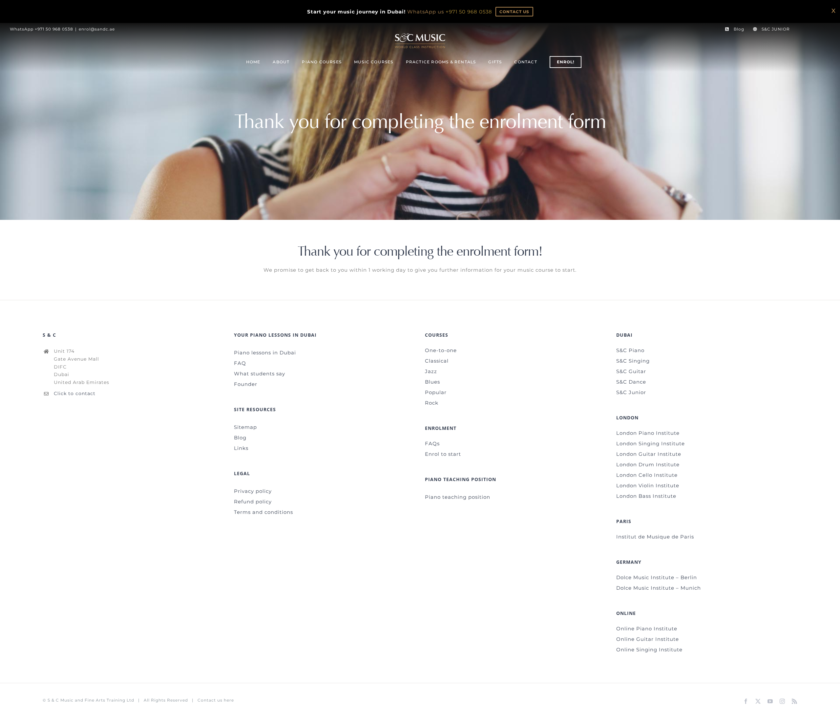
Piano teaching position (457, 497)
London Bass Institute (646, 496)
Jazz (431, 371)
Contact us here (216, 700)
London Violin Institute (647, 485)
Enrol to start (443, 454)
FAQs (432, 443)
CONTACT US (514, 11)
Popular (436, 392)
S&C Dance (631, 382)
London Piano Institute (648, 433)
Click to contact (74, 393)
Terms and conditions (263, 512)
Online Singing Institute (649, 649)
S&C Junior (631, 392)
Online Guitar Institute (647, 639)
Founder (245, 384)
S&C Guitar (631, 371)
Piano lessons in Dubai (265, 352)
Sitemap (245, 427)
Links (241, 448)
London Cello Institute (647, 475)
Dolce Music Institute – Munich (658, 588)
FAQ (240, 363)
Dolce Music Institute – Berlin (656, 577)
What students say (259, 373)
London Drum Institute (648, 464)
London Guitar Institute (648, 454)
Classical (437, 361)
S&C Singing (633, 361)
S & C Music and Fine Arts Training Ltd (91, 700)
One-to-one (441, 350)
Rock (431, 403)
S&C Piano (630, 350)
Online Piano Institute (646, 628)
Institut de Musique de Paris (655, 537)
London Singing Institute (650, 443)
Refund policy (253, 501)
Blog (240, 437)
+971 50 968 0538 (469, 12)
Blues (432, 382)
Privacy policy (253, 491)
